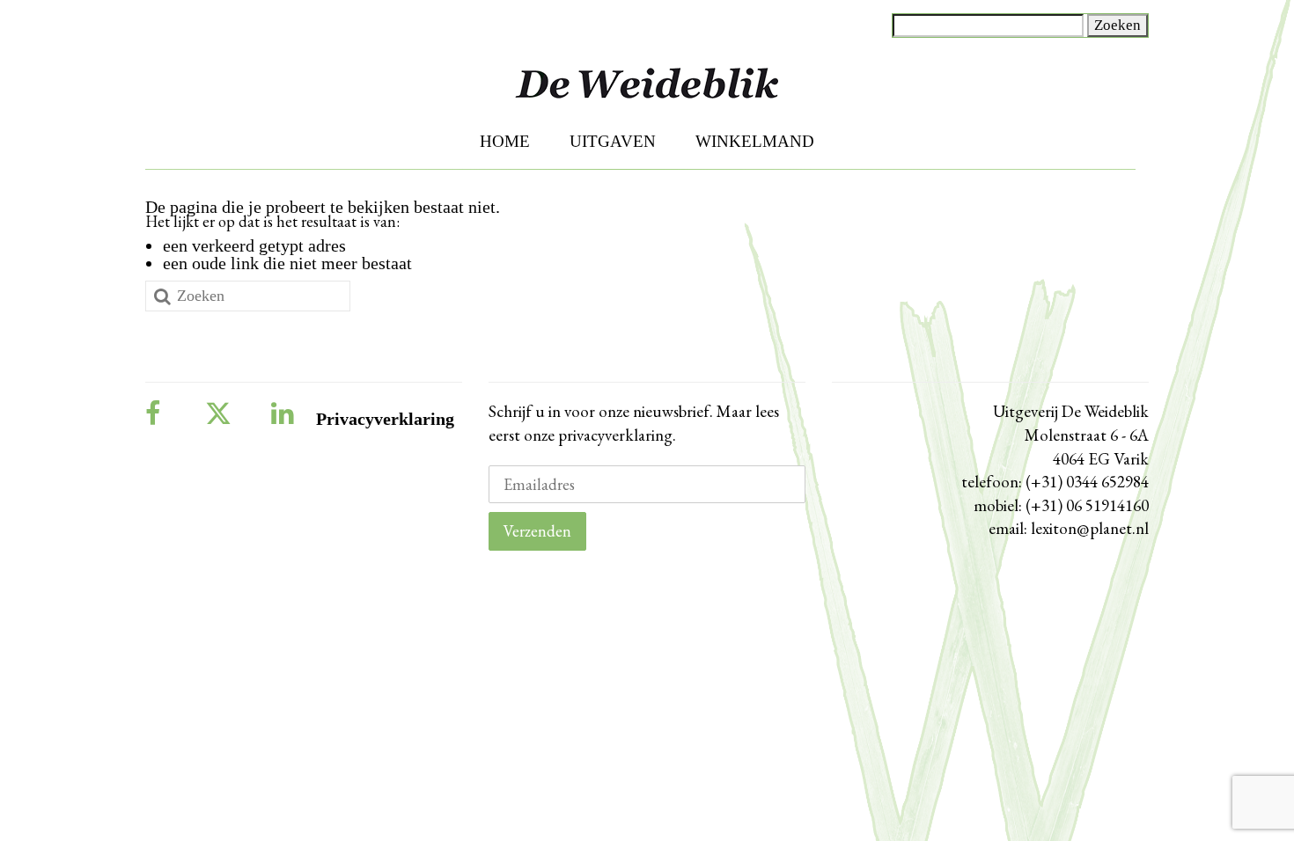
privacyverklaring (614, 435)
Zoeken (1117, 25)
